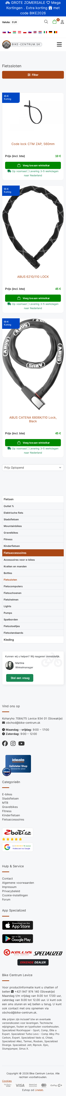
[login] (61, 21)
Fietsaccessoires (13, 819)
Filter (34, 75)
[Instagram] (11, 743)
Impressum (9, 887)
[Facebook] (5, 743)
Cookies (7, 1080)
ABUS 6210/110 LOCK (33, 276)
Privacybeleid (11, 891)
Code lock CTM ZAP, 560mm (32, 144)
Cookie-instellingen (15, 895)
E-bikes (7, 794)
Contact (7, 878)
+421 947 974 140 (27, 991)
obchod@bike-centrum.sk (23, 722)
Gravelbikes (10, 807)
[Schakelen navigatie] (53, 44)
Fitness (6, 811)
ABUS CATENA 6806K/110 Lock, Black (33, 419)
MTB (5, 802)
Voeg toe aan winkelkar (36, 165)
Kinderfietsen (11, 815)
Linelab (39, 1089)
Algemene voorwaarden (18, 882)
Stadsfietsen (10, 798)
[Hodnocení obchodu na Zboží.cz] (17, 832)
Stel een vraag (20, 678)
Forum (6, 899)
